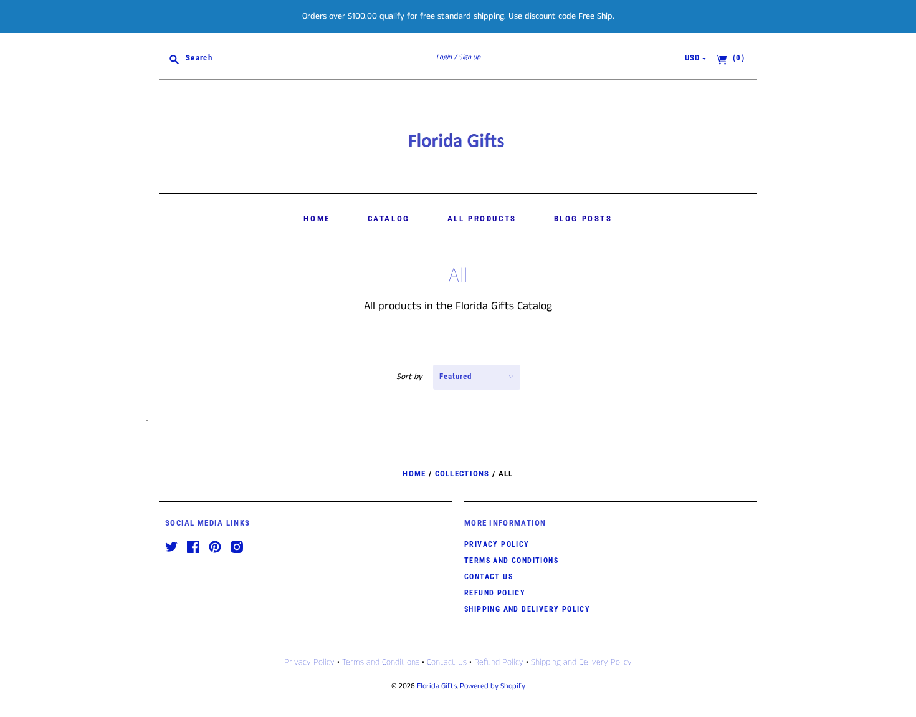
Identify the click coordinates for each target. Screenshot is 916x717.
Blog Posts (583, 218)
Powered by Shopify (492, 686)
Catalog (389, 218)
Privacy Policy (497, 544)
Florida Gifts (437, 686)
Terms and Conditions (511, 560)
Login (444, 57)
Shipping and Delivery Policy (527, 609)
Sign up (469, 57)
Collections (462, 473)
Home (316, 218)
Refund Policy (494, 593)
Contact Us (488, 576)
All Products (482, 218)
